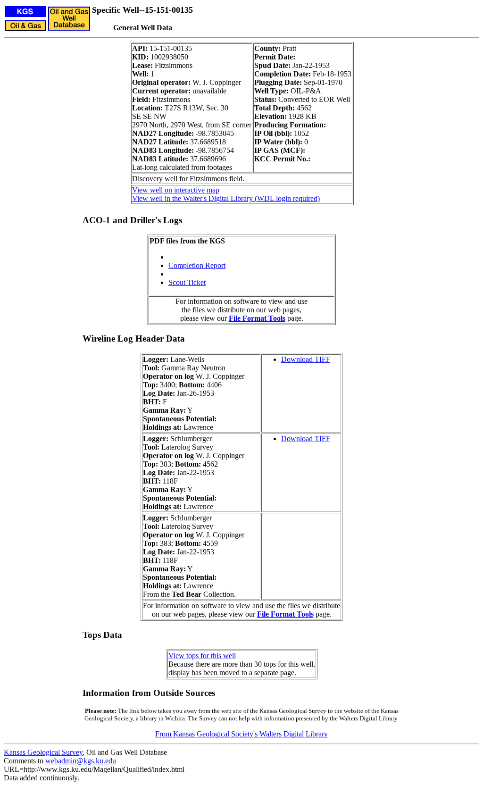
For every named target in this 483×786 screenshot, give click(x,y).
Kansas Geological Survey (43, 752)
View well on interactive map (175, 190)
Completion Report (196, 265)
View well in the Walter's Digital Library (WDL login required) (226, 198)
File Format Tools (257, 318)
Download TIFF (305, 359)
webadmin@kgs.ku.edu (80, 761)
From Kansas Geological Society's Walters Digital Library (241, 734)
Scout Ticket (187, 282)
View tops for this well (202, 656)
